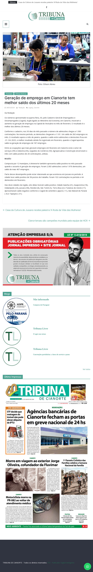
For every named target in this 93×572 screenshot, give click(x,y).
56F (19, 556)
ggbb (67, 558)
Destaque (9, 94)
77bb (63, 558)
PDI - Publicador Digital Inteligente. (61, 563)
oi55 (39, 558)
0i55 (52, 558)
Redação (22, 108)
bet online (24, 558)
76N (46, 556)
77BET (31, 556)
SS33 (15, 556)
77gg (66, 556)
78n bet (57, 558)
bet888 (75, 556)
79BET (36, 556)
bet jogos (82, 556)
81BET (41, 556)
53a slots (73, 558)
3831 (26, 556)
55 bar (47, 558)
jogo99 (54, 556)
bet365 (30, 558)
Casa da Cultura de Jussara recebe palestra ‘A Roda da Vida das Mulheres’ (48, 2)
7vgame (60, 556)
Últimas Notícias (20, 94)
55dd (70, 556)
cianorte (36, 108)
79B (22, 556)
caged (30, 108)
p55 (43, 558)
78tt (49, 556)
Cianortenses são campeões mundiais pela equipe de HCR (59, 220)
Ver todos (86, 369)
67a (35, 558)
